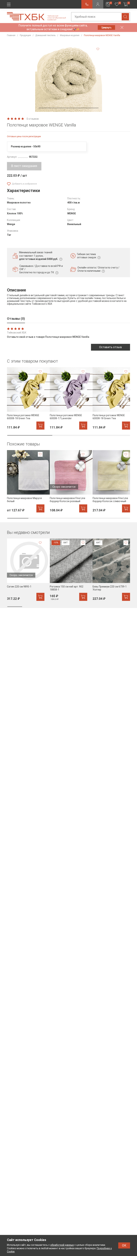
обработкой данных (62, 1244)
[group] (25, 398)
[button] (105, 490)
